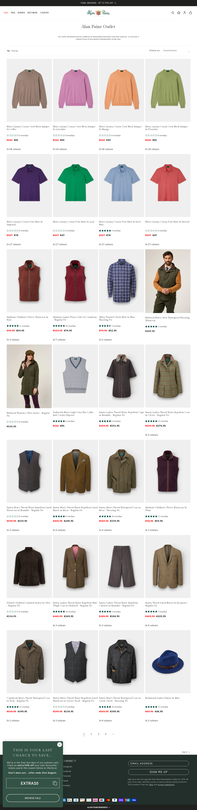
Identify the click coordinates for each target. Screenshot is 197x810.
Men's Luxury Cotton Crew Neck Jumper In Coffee (28, 128)
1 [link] (84, 734)
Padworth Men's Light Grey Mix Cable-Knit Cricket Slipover (73, 414)
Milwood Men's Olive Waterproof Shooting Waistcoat (167, 319)
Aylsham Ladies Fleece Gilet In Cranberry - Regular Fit (75, 318)
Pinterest (66, 776)
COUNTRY (44, 13)
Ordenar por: (154, 50)
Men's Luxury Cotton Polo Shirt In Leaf (73, 222)
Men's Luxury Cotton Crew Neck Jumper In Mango (120, 128)
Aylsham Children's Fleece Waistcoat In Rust (27, 318)
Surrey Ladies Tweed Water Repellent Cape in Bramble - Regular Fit (121, 414)
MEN (13, 13)
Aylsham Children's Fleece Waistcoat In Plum (166, 509)
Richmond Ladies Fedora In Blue (162, 698)
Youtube (66, 785)
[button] (98, 807)
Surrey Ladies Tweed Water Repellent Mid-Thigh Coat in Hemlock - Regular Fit (75, 604)
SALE (6, 13)
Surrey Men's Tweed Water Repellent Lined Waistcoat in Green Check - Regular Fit (75, 699)
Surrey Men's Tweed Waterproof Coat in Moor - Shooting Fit (120, 509)
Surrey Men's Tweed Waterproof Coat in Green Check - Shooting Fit (120, 699)
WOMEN (21, 13)
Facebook (66, 771)
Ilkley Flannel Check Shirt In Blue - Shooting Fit (117, 318)
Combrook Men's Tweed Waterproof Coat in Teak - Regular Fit (28, 699)
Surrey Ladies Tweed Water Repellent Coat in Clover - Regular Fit (167, 414)
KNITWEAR (32, 13)
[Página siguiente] (113, 734)
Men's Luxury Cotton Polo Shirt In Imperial (25, 223)
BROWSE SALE (33, 798)
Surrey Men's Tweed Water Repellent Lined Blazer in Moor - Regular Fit (75, 509)
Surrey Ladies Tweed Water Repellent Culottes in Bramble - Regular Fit (118, 604)
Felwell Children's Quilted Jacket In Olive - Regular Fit (29, 604)
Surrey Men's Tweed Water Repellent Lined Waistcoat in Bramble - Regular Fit (29, 509)
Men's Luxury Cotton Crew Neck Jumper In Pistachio (166, 128)
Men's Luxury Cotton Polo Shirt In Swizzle (167, 222)
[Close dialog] (59, 744)
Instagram (67, 766)
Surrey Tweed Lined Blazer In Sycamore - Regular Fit (166, 604)
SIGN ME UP (159, 772)
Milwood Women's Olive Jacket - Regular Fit (28, 414)
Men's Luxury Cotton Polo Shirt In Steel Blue (120, 223)
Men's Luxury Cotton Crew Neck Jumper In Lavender (74, 128)
